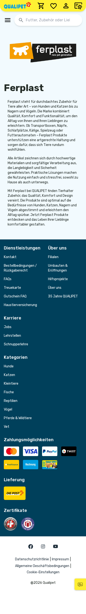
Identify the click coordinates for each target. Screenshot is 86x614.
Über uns (54, 288)
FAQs (7, 279)
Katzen (9, 375)
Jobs (7, 327)
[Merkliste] (53, 6)
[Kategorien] (7, 20)
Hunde (9, 366)
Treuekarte (12, 288)
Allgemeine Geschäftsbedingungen (42, 566)
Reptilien (10, 401)
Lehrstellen (12, 336)
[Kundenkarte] (78, 6)
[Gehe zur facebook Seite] (30, 546)
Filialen (53, 257)
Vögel (8, 409)
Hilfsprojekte (58, 279)
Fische (9, 392)
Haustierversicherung (20, 305)
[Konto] (66, 6)
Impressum (60, 559)
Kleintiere (11, 384)
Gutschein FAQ (15, 296)
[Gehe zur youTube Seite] (55, 546)
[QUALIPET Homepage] (17, 6)
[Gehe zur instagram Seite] (43, 546)
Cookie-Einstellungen (43, 572)
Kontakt (10, 257)
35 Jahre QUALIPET (63, 296)
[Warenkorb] (41, 6)
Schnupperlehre (16, 344)
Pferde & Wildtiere (18, 418)
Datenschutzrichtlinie (32, 559)
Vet (6, 427)
